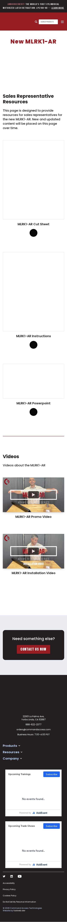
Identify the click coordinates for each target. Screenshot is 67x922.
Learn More (57, 8)
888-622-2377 (33, 724)
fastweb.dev (19, 910)
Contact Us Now (33, 649)
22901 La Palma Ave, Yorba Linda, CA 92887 (33, 718)
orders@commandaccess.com (34, 729)
